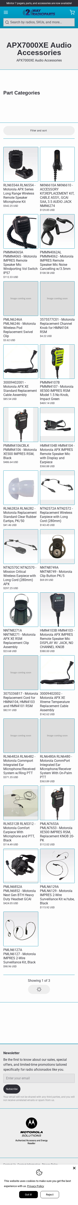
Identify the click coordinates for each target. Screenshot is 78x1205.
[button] (39, 989)
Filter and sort (38, 130)
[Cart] (70, 12)
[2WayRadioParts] (39, 12)
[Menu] (7, 12)
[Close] (74, 1168)
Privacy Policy (35, 1186)
